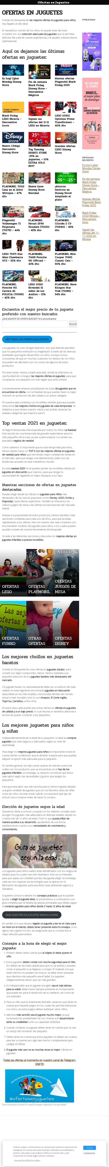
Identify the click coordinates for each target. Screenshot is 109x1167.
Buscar (73, 324)
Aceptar (89, 1148)
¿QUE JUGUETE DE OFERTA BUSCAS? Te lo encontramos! (29, 318)
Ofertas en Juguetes (53, 2)
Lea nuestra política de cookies (27, 1160)
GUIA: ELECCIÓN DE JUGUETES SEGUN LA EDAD (32, 914)
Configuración (89, 1153)
